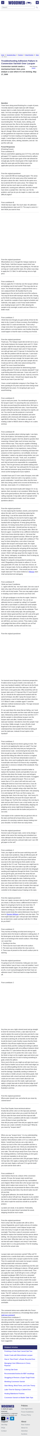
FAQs (3, 1428)
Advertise (24, 1431)
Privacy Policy (26, 1415)
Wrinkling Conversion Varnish (14, 1381)
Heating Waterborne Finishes (14, 1393)
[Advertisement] (20, 32)
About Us (24, 1428)
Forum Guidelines (27, 1412)
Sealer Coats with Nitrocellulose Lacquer (18, 1355)
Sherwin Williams (13, 914)
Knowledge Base (11, 55)
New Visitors (25, 1424)
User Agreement (26, 1409)
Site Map (4, 1424)
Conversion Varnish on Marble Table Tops (18, 1397)
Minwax (31, 572)
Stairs (37, 55)
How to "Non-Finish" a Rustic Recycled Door (19, 1359)
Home (2, 55)
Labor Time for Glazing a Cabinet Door (17, 1389)
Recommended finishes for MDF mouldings (19, 1373)
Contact (4, 1431)
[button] (3, 1418)
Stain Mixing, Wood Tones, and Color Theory (19, 1385)
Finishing (20, 55)
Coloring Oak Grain (11, 1369)
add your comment (8, 1315)
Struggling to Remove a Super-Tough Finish (19, 1377)
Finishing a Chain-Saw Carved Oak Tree (18, 1351)
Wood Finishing (29, 55)
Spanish (33, 68)
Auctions (24, 1434)
